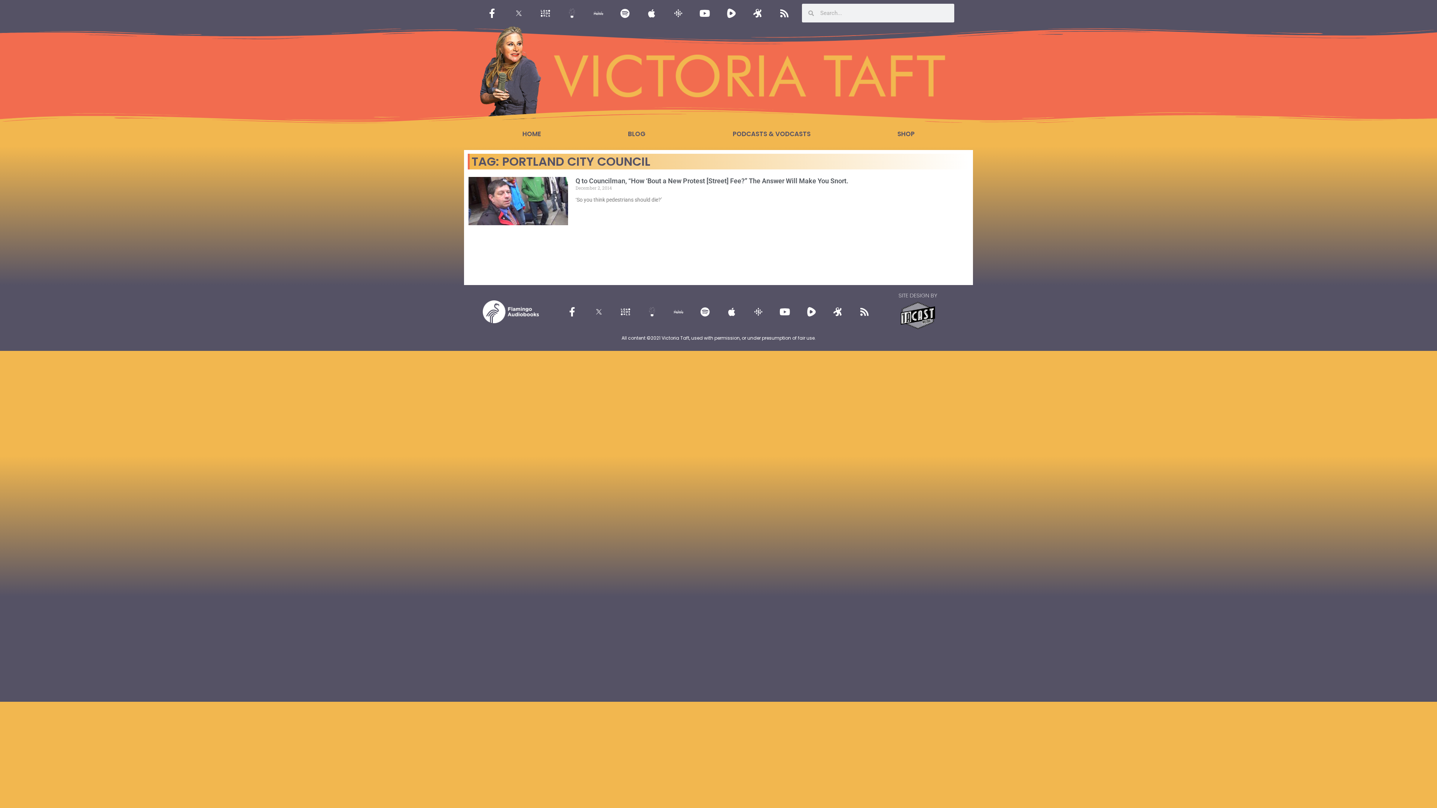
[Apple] (651, 13)
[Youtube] (704, 13)
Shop (906, 133)
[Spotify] (625, 13)
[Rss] (784, 13)
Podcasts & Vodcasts (772, 133)
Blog (637, 133)
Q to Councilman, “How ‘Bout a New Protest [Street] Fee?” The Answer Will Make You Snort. (712, 181)
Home (531, 133)
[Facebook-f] (492, 13)
